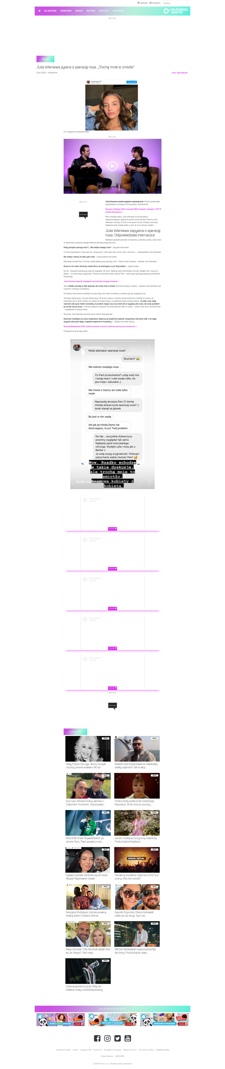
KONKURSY (66, 11)
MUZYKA (91, 11)
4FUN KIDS (118, 11)
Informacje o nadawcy (146, 1050)
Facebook (143, 3)
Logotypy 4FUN (85, 1050)
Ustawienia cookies (162, 1050)
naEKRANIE (119, 1056)
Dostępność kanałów (63, 1050)
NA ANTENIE (50, 11)
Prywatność (97, 1050)
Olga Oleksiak (182, 73)
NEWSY (79, 11)
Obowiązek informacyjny (112, 1050)
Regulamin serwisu (130, 1050)
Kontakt (75, 1050)
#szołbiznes (52, 73)
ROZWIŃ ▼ (113, 529)
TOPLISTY (104, 11)
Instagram (155, 3)
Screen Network (107, 1056)
